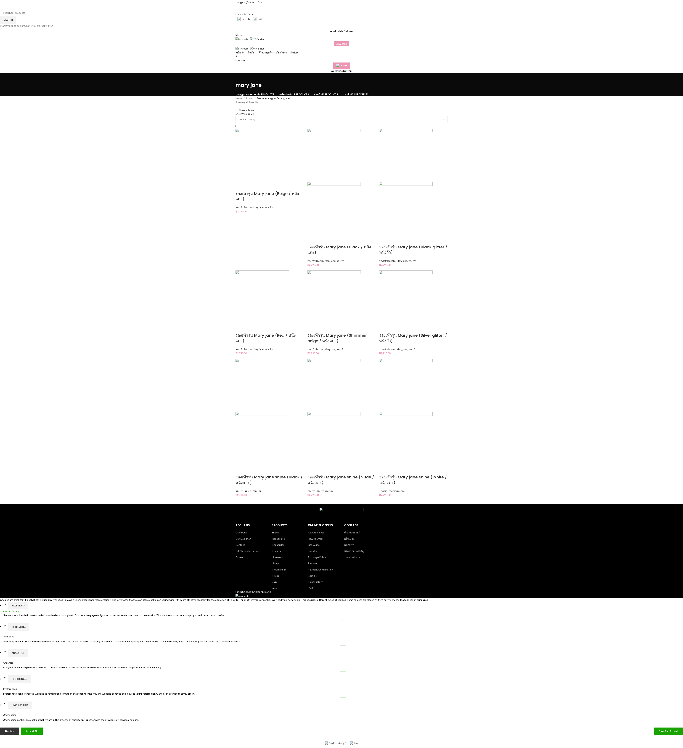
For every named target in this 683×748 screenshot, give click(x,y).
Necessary (18, 605)
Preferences (19, 679)
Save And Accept (668, 731)
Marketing (19, 626)
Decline (9, 731)
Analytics (18, 652)
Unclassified (20, 705)
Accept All (32, 731)
